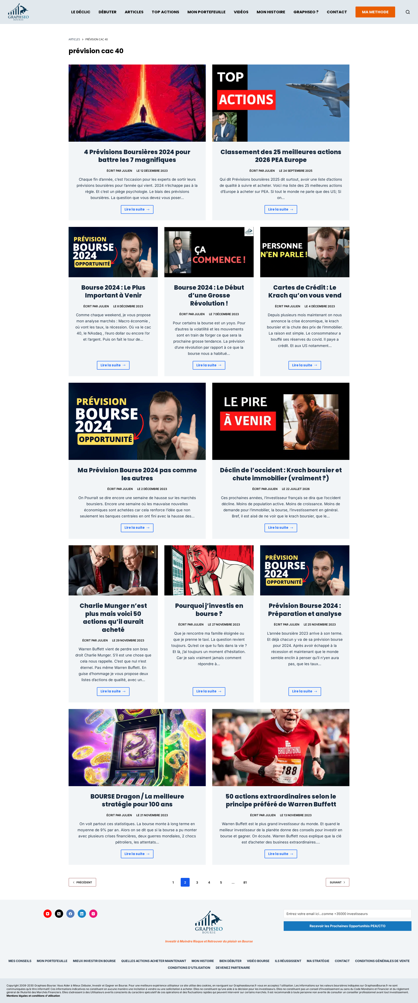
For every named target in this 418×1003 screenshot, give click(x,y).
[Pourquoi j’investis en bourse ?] (209, 570)
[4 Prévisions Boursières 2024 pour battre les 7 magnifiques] (137, 103)
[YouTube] (48, 914)
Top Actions (165, 12)
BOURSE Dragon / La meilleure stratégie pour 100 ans (137, 800)
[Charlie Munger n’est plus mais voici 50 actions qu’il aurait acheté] (113, 570)
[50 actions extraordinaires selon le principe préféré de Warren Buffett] (280, 747)
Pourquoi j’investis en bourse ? (209, 610)
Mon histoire (203, 961)
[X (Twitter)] (59, 914)
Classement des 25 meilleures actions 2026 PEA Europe (281, 156)
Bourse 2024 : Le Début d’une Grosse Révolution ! (209, 295)
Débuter (107, 12)
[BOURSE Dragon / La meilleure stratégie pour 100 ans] (137, 747)
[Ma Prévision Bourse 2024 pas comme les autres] (137, 421)
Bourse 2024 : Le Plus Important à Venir (113, 291)
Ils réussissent (288, 961)
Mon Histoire (271, 12)
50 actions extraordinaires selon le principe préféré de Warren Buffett (281, 800)
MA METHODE (375, 12)
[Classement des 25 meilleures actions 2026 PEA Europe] (280, 103)
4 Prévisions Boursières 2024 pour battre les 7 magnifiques (137, 156)
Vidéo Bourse (258, 961)
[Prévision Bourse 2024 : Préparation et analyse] (304, 570)
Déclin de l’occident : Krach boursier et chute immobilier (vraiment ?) (281, 474)
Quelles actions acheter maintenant (153, 961)
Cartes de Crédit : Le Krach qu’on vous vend (305, 291)
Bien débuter (230, 961)
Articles (134, 12)
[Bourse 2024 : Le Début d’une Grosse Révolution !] (209, 252)
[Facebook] (70, 914)
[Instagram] (93, 914)
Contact (337, 12)
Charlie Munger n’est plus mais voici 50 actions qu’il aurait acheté (113, 618)
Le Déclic (80, 12)
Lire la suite (139, 210)
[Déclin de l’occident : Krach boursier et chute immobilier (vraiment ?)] (280, 421)
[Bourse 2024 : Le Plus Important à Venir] (113, 252)
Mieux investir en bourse (94, 961)
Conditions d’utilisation (189, 967)
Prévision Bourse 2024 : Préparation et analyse (305, 610)
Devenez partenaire (233, 967)
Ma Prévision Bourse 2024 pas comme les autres (137, 474)
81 (245, 882)
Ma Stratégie (318, 961)
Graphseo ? (306, 12)
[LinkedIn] (82, 914)
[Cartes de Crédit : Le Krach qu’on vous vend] (304, 252)
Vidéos (241, 12)
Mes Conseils (19, 961)
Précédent (84, 882)
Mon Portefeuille (206, 12)
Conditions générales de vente (382, 961)
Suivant (336, 882)
